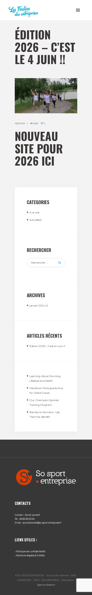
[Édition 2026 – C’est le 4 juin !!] (46, 95)
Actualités (35, 219)
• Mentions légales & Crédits (29, 555)
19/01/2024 (20, 123)
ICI (48, 160)
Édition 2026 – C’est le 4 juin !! (47, 346)
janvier (37, 305)
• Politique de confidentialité (30, 551)
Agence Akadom (46, 584)
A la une (34, 212)
